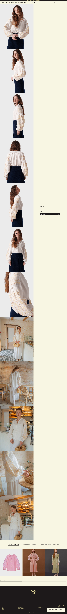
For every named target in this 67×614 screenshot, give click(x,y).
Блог (13, 2)
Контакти (6, 2)
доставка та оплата (20, 607)
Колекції (10, 2)
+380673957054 (39, 606)
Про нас (16, 2)
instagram (59, 606)
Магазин (3, 2)
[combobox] (52, 211)
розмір (41, 211)
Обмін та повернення (21, 608)
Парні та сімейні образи (22, 2)
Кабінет (19, 606)
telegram (59, 607)
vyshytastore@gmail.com (41, 607)
